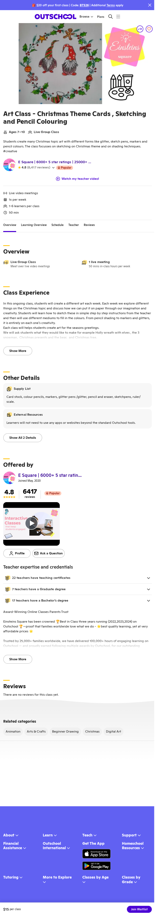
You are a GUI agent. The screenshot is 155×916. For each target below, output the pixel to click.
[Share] (140, 29)
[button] (77, 578)
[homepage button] (55, 16)
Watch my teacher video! (80, 179)
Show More (17, 351)
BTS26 (84, 5)
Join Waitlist (139, 909)
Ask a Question (51, 553)
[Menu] (118, 16)
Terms (111, 5)
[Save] (149, 29)
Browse (84, 16)
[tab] (9, 225)
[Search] (110, 16)
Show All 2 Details (22, 438)
